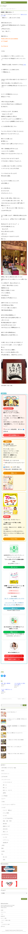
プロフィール (3, 912)
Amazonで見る (14, 538)
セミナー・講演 (3, 918)
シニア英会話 (4, 795)
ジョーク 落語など (7, 810)
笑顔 (4, 859)
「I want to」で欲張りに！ (22, 698)
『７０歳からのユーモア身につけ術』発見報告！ (15, 739)
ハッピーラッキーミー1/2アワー (8, 804)
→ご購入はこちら (14, 608)
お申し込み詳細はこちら (14, 435)
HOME (2, 910)
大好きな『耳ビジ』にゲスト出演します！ (14, 746)
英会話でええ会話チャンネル (14, 659)
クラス (2, 914)
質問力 (4, 792)
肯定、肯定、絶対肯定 (5, 683)
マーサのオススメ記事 (5, 924)
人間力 (4, 15)
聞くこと (5, 787)
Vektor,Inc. (20, 931)
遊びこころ (5, 831)
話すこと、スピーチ (7, 790)
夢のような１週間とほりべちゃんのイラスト (15, 732)
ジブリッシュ (6, 839)
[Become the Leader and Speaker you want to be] (14, 869)
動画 (2, 848)
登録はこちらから (14, 632)
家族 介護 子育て (7, 821)
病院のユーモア (6, 826)
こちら (24, 64)
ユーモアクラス (4, 834)
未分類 (2, 851)
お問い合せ (3, 926)
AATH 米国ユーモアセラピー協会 (8, 767)
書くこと (5, 784)
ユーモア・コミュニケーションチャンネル (14, 655)
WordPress (8, 931)
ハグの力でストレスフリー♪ (6, 698)
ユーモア (3, 807)
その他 (2, 801)
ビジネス (5, 815)
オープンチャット (5, 773)
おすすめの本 (4, 776)
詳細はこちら (14, 473)
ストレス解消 (6, 812)
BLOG (22, 14)
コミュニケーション (5, 779)
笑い (2, 854)
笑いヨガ (5, 857)
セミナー (3, 798)
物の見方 (5, 823)
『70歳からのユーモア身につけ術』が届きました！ (16, 753)
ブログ (2, 922)
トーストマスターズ (7, 782)
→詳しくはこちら (14, 567)
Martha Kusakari (12, 930)
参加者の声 (5, 842)
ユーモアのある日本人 (8, 818)
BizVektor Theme (14, 931)
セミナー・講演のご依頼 (6, 920)
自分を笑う (5, 829)
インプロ (5, 837)
